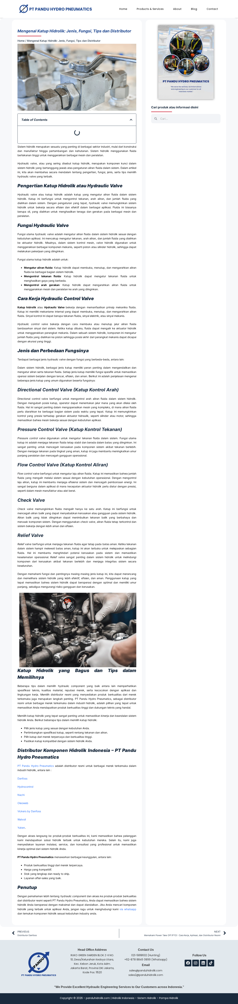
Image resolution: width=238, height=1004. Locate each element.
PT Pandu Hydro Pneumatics (35, 765)
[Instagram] (195, 963)
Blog (194, 9)
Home (123, 9)
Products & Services (150, 9)
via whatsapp (128, 909)
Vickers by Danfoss (29, 811)
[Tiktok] (211, 963)
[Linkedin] (203, 963)
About (177, 9)
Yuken (21, 827)
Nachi (21, 794)
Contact (212, 9)
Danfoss (22, 778)
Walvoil (21, 819)
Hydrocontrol (25, 786)
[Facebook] (188, 963)
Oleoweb (22, 803)
